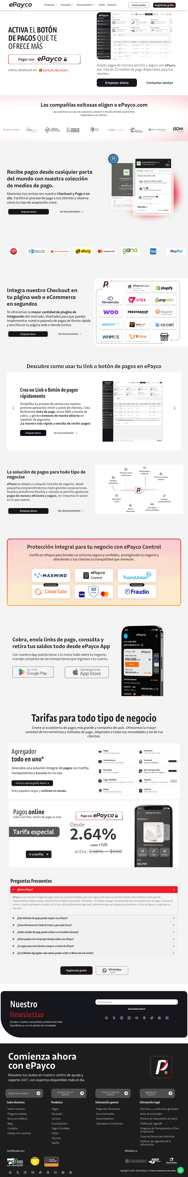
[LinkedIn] (129, 1017)
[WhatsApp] (159, 1017)
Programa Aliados (17, 1113)
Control (56, 1118)
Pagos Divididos (61, 1128)
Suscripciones (59, 1123)
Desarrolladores (105, 1118)
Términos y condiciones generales (159, 1108)
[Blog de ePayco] (167, 1017)
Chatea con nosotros (18, 1093)
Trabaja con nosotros (19, 1133)
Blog (9, 1123)
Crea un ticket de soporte (110, 1093)
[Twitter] (114, 1017)
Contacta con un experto (65, 1093)
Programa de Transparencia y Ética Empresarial (159, 1130)
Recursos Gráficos (17, 1118)
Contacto (111, 4)
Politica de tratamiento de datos (158, 1118)
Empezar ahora (33, 433)
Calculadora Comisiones (109, 1123)
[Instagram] (121, 1017)
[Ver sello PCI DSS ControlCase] (51, 1161)
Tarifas (102, 4)
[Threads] (144, 1017)
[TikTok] (151, 1017)
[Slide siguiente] (174, 408)
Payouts (56, 1138)
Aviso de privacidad (151, 1113)
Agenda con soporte (151, 1093)
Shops (55, 1133)
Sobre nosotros (16, 1108)
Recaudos (57, 1113)
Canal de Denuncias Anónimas (157, 1136)
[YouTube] (136, 1017)
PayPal (55, 1142)
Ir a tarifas (36, 854)
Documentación (105, 1113)
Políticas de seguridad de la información (155, 1143)
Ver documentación (64, 433)
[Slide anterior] (13, 408)
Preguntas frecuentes (108, 1108)
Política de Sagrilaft (151, 1123)
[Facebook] (106, 1017)
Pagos (55, 1108)
